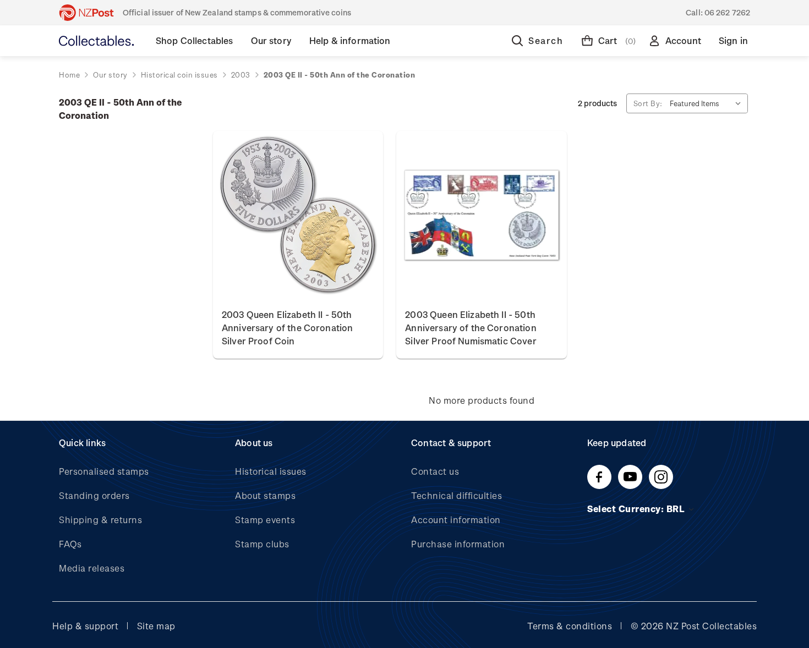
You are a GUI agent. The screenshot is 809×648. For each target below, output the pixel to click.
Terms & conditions (569, 625)
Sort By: (648, 103)
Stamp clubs (262, 544)
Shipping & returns (100, 519)
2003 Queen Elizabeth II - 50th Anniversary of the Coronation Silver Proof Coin (287, 327)
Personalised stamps (104, 471)
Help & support (85, 625)
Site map (156, 625)
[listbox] (707, 103)
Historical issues (271, 471)
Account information (456, 519)
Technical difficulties (456, 495)
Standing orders (94, 495)
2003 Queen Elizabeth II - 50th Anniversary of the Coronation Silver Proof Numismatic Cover (470, 327)
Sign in (733, 40)
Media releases (91, 568)
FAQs (70, 544)
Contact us (435, 471)
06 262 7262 (727, 12)
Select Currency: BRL (637, 508)
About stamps (265, 495)
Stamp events (265, 519)
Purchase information (458, 544)
